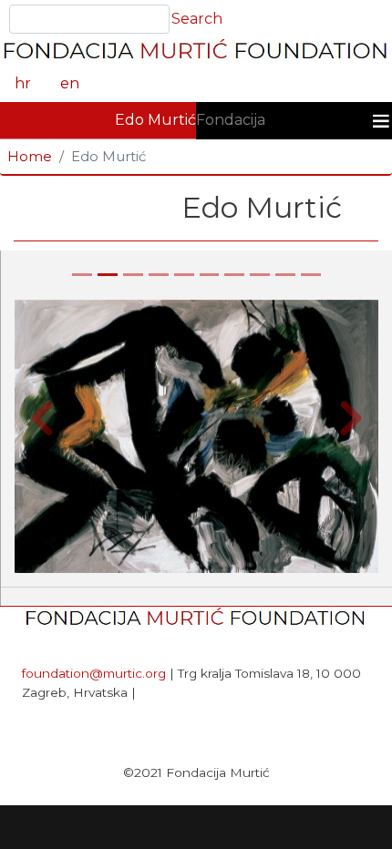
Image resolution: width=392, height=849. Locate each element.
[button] (42, 418)
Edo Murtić (155, 119)
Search (196, 18)
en (69, 83)
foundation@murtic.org (94, 673)
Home (29, 156)
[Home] (196, 52)
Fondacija (230, 119)
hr (23, 83)
